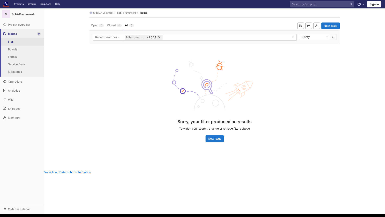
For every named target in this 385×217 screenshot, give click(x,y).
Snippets (46, 3)
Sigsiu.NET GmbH (103, 12)
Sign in (374, 4)
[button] (22, 209)
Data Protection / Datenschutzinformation (63, 172)
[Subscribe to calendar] (308, 26)
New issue (330, 25)
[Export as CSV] (316, 26)
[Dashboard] (6, 4)
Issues (144, 12)
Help (58, 3)
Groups (32, 3)
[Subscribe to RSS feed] (300, 26)
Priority (305, 37)
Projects (19, 3)
